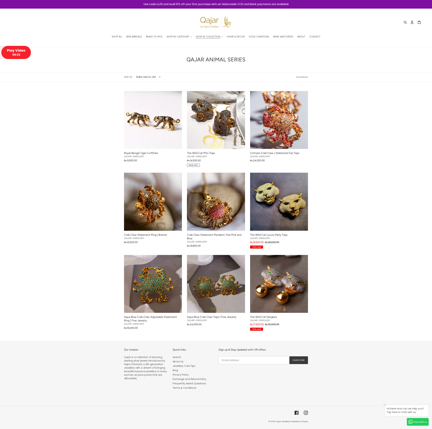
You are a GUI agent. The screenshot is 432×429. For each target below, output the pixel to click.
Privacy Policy (181, 374)
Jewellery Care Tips (184, 366)
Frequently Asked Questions (189, 383)
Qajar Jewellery (283, 421)
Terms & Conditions (184, 388)
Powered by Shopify (299, 421)
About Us (178, 361)
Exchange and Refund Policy (189, 379)
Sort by (128, 77)
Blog (175, 370)
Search (177, 357)
